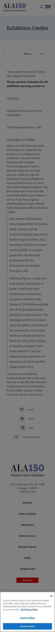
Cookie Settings (27, 617)
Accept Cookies (27, 626)
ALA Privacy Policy (29, 609)
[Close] (51, 596)
